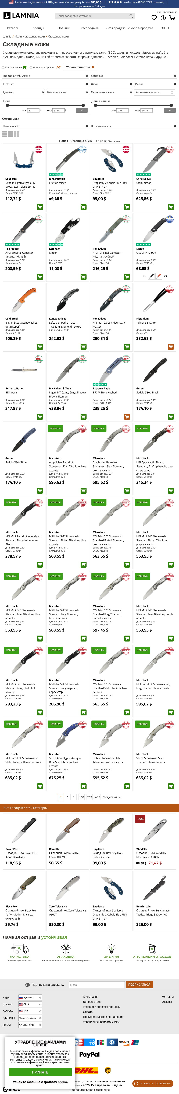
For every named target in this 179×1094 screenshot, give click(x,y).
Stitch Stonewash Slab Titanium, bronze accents (108, 760)
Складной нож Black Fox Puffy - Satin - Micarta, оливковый (20, 914)
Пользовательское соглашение (103, 1017)
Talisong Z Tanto (146, 322)
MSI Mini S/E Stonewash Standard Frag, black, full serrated (20, 688)
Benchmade (143, 906)
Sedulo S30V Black (147, 392)
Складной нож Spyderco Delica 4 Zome (108, 855)
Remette (54, 849)
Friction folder (57, 183)
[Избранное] (154, 18)
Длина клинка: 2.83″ (146, 260)
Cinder (53, 253)
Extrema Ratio (14, 388)
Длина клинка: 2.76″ (59, 190)
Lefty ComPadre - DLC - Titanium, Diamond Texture (65, 324)
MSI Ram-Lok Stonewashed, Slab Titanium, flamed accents (23, 760)
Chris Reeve (143, 179)
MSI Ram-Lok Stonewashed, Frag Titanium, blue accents (153, 686)
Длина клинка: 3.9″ (145, 473)
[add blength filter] (170, 110)
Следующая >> (111, 797)
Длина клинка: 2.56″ (102, 400)
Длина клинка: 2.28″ (102, 190)
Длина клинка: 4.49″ (146, 330)
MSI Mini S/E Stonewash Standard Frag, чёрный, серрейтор (64, 688)
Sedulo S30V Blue (16, 462)
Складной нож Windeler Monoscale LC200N (151, 855)
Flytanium (142, 318)
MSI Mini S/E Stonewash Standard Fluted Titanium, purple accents (151, 540)
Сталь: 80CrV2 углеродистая (63, 193)
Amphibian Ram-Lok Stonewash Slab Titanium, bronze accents (108, 466)
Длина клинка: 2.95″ (59, 330)
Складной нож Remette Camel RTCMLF (64, 855)
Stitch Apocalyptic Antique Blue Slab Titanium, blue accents (65, 762)
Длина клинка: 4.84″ (15, 400)
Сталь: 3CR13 (55, 263)
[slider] (7, 105)
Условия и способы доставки (101, 1007)
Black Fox (11, 906)
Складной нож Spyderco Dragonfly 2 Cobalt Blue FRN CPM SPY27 (110, 914)
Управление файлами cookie (101, 1022)
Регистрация (170, 12)
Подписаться (139, 984)
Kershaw (54, 248)
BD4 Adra (11, 392)
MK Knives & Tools (60, 388)
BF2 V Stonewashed (105, 392)
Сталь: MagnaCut (144, 193)
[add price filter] (82, 110)
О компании (90, 996)
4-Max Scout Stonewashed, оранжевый (21, 324)
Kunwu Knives (57, 318)
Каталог (13, 28)
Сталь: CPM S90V (144, 263)
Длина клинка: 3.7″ (102, 330)
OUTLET (166, 28)
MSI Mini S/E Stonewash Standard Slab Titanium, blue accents (110, 688)
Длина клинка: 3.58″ (59, 400)
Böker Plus (12, 849)
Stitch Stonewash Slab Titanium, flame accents (150, 760)
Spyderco (11, 179)
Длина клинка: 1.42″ (59, 260)
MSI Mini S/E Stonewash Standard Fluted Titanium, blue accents (67, 540)
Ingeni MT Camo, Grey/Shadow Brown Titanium (67, 394)
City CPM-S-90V (146, 253)
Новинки (64, 28)
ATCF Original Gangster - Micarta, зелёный (107, 255)
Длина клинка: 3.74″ (15, 260)
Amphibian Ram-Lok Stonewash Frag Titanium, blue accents (67, 466)
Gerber (140, 388)
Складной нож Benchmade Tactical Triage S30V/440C (153, 912)
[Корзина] (172, 18)
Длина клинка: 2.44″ (15, 190)
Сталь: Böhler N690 (14, 403)
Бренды (38, 28)
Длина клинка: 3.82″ (59, 473)
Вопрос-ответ (92, 1002)
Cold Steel (11, 318)
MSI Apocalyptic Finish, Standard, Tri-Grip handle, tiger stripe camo (154, 466)
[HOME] (21, 16)
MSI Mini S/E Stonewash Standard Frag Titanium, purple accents (154, 614)
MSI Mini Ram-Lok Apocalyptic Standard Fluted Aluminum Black (23, 540)
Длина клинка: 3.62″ (146, 400)
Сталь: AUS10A (12, 333)
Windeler (141, 849)
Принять (40, 1072)
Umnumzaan (143, 183)
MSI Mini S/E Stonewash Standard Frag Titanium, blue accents (22, 614)
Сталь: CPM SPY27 (14, 193)
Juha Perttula (57, 179)
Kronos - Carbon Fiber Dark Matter (109, 324)
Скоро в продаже (140, 28)
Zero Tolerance (58, 906)
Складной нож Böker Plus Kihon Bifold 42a (21, 855)
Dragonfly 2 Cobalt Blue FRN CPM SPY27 (110, 185)
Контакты (168, 996)
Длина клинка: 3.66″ (146, 190)
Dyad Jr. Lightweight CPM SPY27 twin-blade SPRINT (21, 185)
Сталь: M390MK (57, 477)
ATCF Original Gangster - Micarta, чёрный (20, 255)
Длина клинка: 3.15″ (15, 547)
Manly (140, 248)
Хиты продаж (115, 28)
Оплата (88, 1012)
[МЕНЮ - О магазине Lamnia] (163, 18)
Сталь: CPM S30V (144, 403)
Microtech (55, 458)
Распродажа (90, 28)
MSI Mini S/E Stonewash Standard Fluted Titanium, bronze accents (108, 540)
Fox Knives (12, 248)
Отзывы (167, 1002)
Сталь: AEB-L (142, 333)
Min (24, 110)
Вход (159, 12)
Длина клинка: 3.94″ (15, 330)
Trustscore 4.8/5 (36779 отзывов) (143, 2)
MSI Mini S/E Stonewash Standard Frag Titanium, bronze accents (64, 614)
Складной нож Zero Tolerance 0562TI (67, 912)
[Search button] (131, 16)
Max (49, 110)
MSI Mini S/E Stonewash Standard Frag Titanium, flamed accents (107, 614)
